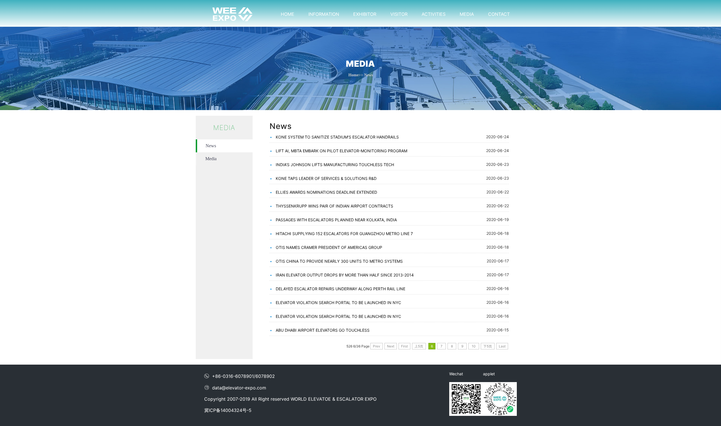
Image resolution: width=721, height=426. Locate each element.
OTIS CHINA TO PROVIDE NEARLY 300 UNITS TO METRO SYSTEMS (339, 261)
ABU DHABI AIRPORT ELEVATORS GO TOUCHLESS (323, 330)
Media (467, 14)
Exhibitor (364, 14)
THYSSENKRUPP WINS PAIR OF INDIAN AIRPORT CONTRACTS (334, 206)
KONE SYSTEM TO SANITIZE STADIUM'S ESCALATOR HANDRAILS (337, 137)
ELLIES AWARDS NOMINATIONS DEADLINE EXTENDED (326, 192)
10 (474, 346)
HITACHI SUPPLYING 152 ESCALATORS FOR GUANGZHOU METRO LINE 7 (344, 233)
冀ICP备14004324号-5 (228, 410)
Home (287, 14)
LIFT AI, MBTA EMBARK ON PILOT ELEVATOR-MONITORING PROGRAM (341, 150)
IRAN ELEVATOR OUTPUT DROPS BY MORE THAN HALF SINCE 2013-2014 (345, 275)
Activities (434, 14)
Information (323, 14)
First (404, 346)
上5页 (419, 346)
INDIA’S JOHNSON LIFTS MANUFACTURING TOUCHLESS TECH (335, 164)
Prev (376, 346)
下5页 (487, 346)
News (211, 145)
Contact (499, 14)
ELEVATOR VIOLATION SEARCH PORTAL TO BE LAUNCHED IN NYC (338, 302)
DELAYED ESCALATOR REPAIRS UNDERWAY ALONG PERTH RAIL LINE (340, 288)
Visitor (399, 14)
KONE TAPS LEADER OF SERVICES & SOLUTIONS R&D (326, 178)
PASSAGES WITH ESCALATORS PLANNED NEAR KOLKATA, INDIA (336, 219)
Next (390, 346)
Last (502, 346)
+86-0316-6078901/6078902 (239, 376)
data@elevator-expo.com (235, 388)
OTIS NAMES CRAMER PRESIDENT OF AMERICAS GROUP (329, 247)
